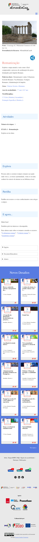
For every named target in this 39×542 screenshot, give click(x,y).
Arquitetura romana (8, 236)
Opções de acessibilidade (27, 458)
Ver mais (32, 448)
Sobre (5, 458)
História (11, 97)
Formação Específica (8, 100)
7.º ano (19, 90)
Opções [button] (6, 247)
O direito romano (23, 233)
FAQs (18, 458)
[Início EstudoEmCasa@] (18, 4)
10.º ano (25, 90)
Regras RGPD (12, 458)
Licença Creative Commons (21, 537)
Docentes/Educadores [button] (11, 254)
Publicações (23, 460)
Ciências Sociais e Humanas (16, 86)
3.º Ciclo (5, 97)
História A (20, 100)
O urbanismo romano (8, 233)
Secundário (18, 97)
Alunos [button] (6, 259)
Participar (15, 460)
